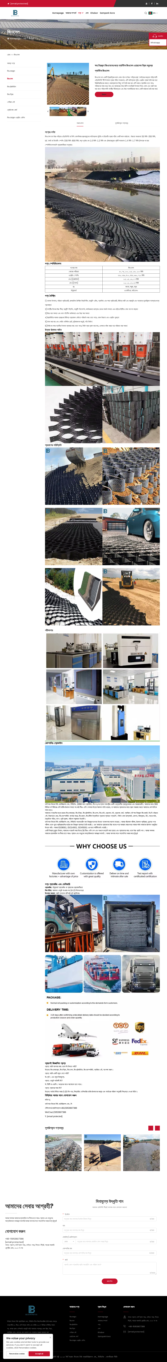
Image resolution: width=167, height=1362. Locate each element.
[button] (150, 1128)
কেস (87, 12)
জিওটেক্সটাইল (11, 86)
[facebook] (151, 3)
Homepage (58, 12)
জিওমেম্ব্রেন (11, 71)
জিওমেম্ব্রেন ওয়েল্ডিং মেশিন (16, 117)
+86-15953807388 (136, 1326)
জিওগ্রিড (10, 94)
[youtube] (146, 3)
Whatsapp (155, 42)
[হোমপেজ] (15, 12)
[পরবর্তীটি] (88, 111)
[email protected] (54, 1116)
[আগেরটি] (48, 111)
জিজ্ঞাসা (104, 94)
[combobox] (69, 1241)
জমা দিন (109, 1281)
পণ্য (79, 12)
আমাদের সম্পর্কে (71, 12)
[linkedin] (157, 3)
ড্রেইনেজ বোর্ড (12, 109)
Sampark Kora (107, 12)
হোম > (9, 54)
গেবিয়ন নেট (11, 102)
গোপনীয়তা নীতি (111, 1356)
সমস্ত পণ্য (11, 63)
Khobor (94, 12)
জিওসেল (31, 38)
